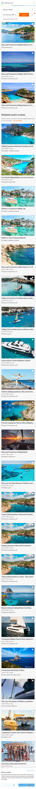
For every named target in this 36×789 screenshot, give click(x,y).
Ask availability (17, 120)
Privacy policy (31, 770)
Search (24, 14)
